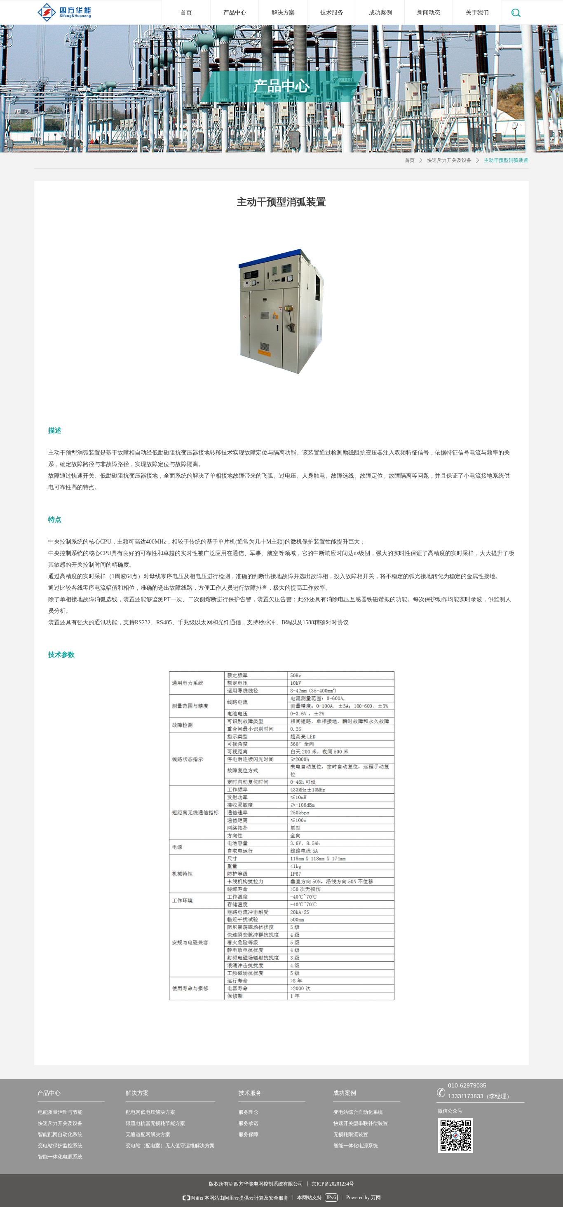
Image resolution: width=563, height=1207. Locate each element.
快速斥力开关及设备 (449, 160)
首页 (410, 160)
